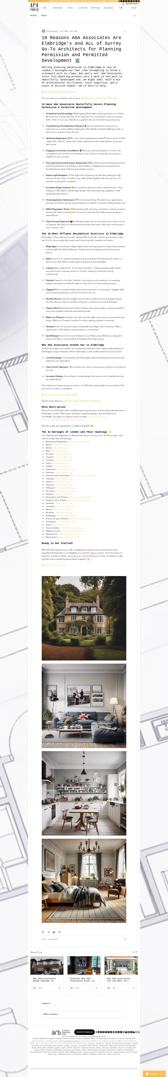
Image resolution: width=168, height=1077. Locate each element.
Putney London (42, 1062)
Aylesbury (54, 1052)
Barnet (34, 1047)
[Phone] (123, 4)
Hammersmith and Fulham (121, 1043)
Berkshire (47, 1052)
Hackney (108, 1043)
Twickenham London (94, 1062)
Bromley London (107, 1056)
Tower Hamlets (92, 1045)
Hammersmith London (38, 1065)
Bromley (50, 1047)
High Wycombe (118, 1052)
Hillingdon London (66, 1058)
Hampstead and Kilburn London (66, 1061)
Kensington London (119, 1063)
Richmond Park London (76, 1062)
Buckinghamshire (36, 1052)
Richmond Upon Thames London (126, 1059)
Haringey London (128, 1057)
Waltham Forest (92, 1050)
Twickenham (76, 1054)
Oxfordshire (61, 1054)
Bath (67, 1052)
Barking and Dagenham (127, 1045)
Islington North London (66, 1064)
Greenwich (100, 1043)
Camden (91, 1043)
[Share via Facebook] (43, 932)
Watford (85, 1054)
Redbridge (58, 1050)
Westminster (113, 1045)
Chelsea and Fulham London (100, 1063)
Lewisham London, (60, 1059)
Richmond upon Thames (72, 1050)
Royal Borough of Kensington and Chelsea (46, 1045)
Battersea (73, 1052)
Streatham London (65, 1063)
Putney (69, 1054)
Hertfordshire (129, 1050)
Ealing (63, 1047)
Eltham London (56, 1065)
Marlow (134, 1052)
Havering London (49, 1058)
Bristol (80, 1052)
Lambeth (66, 1045)
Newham (50, 1050)
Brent (45, 1047)
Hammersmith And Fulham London (109, 1057)
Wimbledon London (133, 1062)
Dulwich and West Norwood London (45, 1063)
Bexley (39, 1047)
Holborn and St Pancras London (45, 1061)
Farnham (109, 1052)
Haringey (91, 1047)
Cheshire (102, 1050)
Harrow (98, 1047)
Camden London (123, 1056)
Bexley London (77, 1056)
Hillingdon (113, 1047)
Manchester (111, 1050)
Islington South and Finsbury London (45, 1064)
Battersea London (129, 1061)
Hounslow (121, 1047)
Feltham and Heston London (107, 1064)
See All (135, 952)
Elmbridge (76, 1047)
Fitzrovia (117, 1054)
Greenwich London (75, 1057)
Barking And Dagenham (42, 1056)
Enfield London (59, 1057)
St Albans (119, 1050)
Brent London (92, 1056)
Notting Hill (52, 1054)
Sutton (83, 1050)
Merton (43, 1050)
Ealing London (44, 1057)
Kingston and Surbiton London (113, 1062)
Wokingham (102, 1054)
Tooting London (58, 1062)
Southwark (83, 1045)
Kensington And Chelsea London (116, 1058)
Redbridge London (108, 1059)
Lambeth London (44, 1059)
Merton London (76, 1059)
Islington (135, 1043)
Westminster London (92, 1061)
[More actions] (125, 31)
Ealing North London (116, 1065)
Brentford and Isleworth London (86, 1064)
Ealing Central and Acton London (96, 1065)
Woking (110, 1054)
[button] (135, 15)
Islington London (97, 1058)
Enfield (69, 1047)
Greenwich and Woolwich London (75, 1065)
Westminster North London (111, 1061)
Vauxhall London (82, 1063)
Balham (62, 1052)
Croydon (57, 1047)
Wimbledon (93, 1054)
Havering (105, 1047)
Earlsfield (101, 1052)
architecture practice (72, 1041)
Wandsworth (103, 1045)
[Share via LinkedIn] (54, 932)
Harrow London (34, 1058)
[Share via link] (60, 932)
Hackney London (91, 1057)
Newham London (91, 1059)
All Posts (33, 15)
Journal (43, 15)
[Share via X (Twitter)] (48, 932)
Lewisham (74, 1045)
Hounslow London (82, 1058)
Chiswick (86, 1052)
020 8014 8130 (130, 1038)
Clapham (93, 1052)
